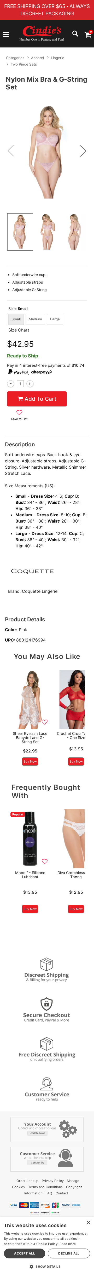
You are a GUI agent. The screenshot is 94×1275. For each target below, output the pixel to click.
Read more (68, 1244)
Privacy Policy (53, 1181)
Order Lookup (27, 1181)
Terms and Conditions (45, 1187)
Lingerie (57, 58)
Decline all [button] (68, 1253)
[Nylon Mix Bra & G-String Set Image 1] (47, 151)
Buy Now (30, 761)
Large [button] (55, 319)
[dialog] (47, 1246)
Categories (15, 58)
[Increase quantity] (29, 383)
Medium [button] (35, 319)
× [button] (88, 1223)
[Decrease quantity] (10, 383)
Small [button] (16, 319)
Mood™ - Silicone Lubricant (30, 874)
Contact (62, 1193)
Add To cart (40, 399)
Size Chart (18, 330)
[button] (6, 35)
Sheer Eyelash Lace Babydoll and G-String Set (30, 737)
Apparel (37, 58)
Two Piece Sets (24, 64)
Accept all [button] (24, 1253)
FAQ (48, 1193)
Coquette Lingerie (39, 591)
